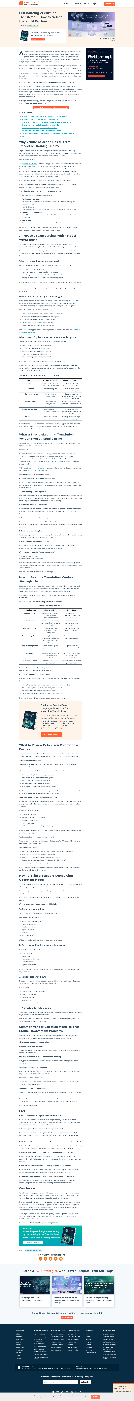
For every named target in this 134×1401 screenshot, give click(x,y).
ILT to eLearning (41, 1337)
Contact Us (109, 4)
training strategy (60, 1193)
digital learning (55, 461)
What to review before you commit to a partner (39, 128)
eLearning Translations (33, 1250)
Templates (89, 1342)
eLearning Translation (109, 1345)
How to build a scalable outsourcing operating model (42, 131)
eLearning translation (37, 468)
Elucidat (70, 1345)
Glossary (19, 1353)
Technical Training (56, 1347)
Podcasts (88, 1345)
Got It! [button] (95, 1397)
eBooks (88, 1337)
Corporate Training (108, 1334)
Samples (19, 1337)
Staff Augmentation (40, 1352)
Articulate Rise (72, 1334)
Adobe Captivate (73, 1339)
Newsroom (19, 1350)
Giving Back (20, 1347)
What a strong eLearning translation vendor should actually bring (46, 122)
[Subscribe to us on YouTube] (57, 1392)
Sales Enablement (56, 1350)
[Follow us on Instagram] (72, 1392)
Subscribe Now (67, 1317)
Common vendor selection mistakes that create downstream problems (48, 133)
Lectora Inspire (73, 1350)
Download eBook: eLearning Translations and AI (51, 108)
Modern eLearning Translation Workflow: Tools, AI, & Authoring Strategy (66, 1300)
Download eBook (38, 39)
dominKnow (72, 1342)
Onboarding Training (57, 1334)
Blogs (94, 4)
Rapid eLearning (39, 1349)
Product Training (56, 1342)
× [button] (132, 1395)
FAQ (23, 136)
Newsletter (89, 1350)
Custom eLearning (39, 1334)
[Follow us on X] (62, 1392)
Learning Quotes (91, 1353)
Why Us (76, 4)
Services (66, 4)
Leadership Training (57, 1337)
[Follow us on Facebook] (67, 1392)
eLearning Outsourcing (110, 1354)
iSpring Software (73, 1347)
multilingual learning (30, 164)
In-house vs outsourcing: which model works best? (40, 119)
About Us (19, 1334)
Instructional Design (109, 1352)
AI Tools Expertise (41, 1346)
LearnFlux (89, 1347)
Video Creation (40, 1343)
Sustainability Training (57, 1339)
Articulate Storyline (74, 1337)
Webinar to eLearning (39, 1340)
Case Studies (20, 1339)
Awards (18, 1342)
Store (18, 1355)
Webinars (88, 1339)
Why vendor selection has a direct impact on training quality (44, 116)
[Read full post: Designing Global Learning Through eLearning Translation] (35, 1285)
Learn (85, 4)
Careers (18, 1345)
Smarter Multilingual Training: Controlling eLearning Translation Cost (99, 1300)
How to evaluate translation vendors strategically (40, 125)
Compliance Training (57, 1345)
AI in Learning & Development (108, 1348)
